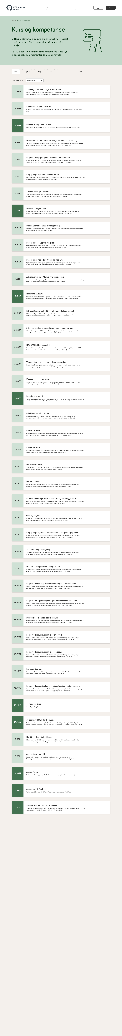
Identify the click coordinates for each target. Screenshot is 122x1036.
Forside (14, 20)
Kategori (40, 72)
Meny (110, 8)
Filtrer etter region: (18, 80)
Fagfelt (27, 72)
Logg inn (98, 8)
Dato (16, 72)
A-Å (51, 72)
